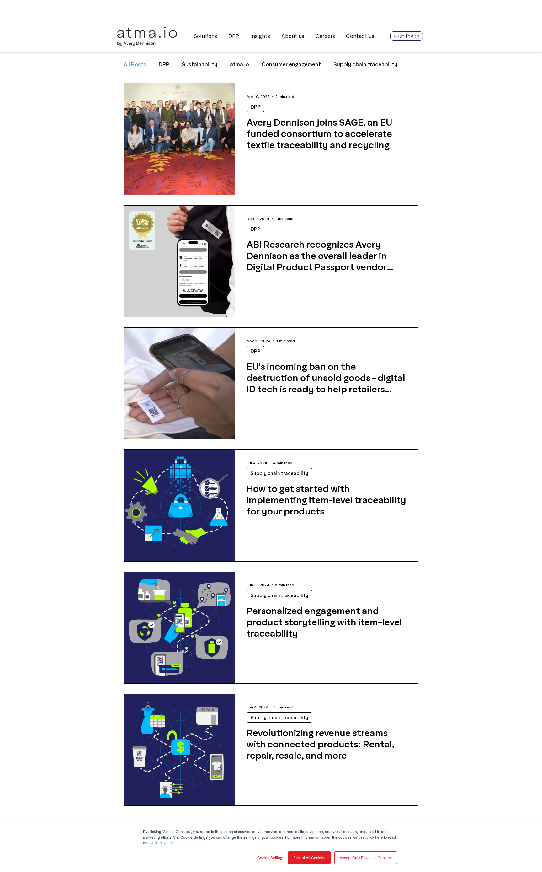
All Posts (135, 64)
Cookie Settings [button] (270, 857)
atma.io (239, 64)
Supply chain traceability (365, 64)
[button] (261, 36)
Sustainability (199, 64)
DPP (164, 64)
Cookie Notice (162, 842)
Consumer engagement (291, 64)
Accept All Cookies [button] (309, 857)
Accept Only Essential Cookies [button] (366, 857)
